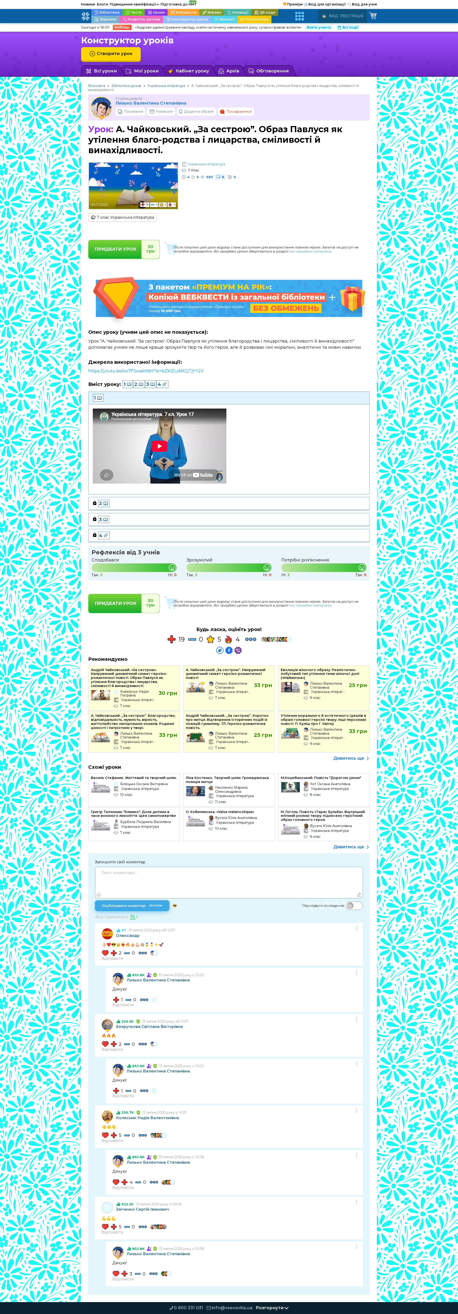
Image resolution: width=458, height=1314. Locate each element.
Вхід (333, 16)
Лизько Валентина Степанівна (150, 103)
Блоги (102, 4)
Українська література (166, 86)
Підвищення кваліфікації (134, 4)
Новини (88, 4)
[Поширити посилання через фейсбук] (229, 650)
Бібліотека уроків (126, 86)
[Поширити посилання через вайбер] (238, 650)
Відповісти (112, 958)
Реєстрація (351, 16)
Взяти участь (319, 27)
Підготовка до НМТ (179, 3)
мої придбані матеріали (310, 251)
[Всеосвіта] (85, 16)
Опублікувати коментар (132, 906)
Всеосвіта (96, 86)
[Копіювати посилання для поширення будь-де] (220, 650)
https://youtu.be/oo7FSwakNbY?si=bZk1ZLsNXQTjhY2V (146, 371)
